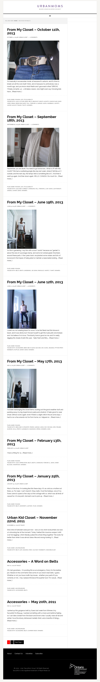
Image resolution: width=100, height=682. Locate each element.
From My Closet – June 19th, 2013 (35, 202)
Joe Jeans (34, 270)
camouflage (53, 101)
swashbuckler (51, 550)
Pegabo (58, 427)
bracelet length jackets (41, 101)
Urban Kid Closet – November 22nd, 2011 (32, 519)
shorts (47, 270)
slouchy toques (16, 105)
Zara (48, 429)
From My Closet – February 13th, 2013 (34, 442)
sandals (9, 190)
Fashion (17, 99)
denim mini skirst (21, 103)
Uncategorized (20, 548)
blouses (38, 347)
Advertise (29, 654)
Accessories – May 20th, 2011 (31, 602)
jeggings (51, 347)
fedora (32, 427)
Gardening (27, 270)
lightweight (57, 188)
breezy (25, 188)
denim (13, 103)
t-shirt (52, 270)
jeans (51, 188)
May (45, 427)
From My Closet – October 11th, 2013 (33, 31)
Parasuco (41, 270)
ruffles (16, 349)
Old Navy (35, 550)
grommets (23, 506)
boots (21, 270)
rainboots (10, 349)
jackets (56, 103)
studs (34, 506)
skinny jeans (17, 190)
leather (29, 506)
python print (59, 347)
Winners (29, 105)
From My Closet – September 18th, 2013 (31, 118)
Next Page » (19, 642)
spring (38, 429)
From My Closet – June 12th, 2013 (35, 282)
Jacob (9, 105)
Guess (45, 103)
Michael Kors (51, 427)
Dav (42, 347)
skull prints (17, 429)
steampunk (16, 464)
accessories (19, 347)
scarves (9, 429)
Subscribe (38, 654)
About (9, 654)
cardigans (31, 188)
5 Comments (31, 286)
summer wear (32, 630)
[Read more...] (17, 91)
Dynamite (26, 427)
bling (33, 347)
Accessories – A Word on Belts (32, 561)
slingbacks (25, 429)
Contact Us (19, 654)
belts (30, 101)
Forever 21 (33, 103)
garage (39, 103)
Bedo (26, 101)
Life (22, 99)
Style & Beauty (28, 99)
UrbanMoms (50, 7)
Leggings (25, 550)
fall (28, 103)
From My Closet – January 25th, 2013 (33, 478)
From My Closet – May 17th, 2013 (34, 361)
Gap (47, 188)
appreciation (23, 462)
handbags (50, 103)
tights (24, 105)
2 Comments (33, 37)
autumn (22, 101)
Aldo (17, 101)
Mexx (30, 550)
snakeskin (32, 429)
